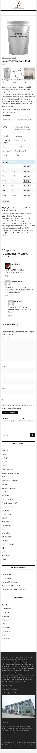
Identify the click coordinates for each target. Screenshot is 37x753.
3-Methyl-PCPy (7, 469)
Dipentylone (6, 525)
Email (4, 378)
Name (4, 367)
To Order (27, 167)
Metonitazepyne (7, 507)
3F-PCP (4, 462)
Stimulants (5, 639)
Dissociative (6, 616)
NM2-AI (4, 484)
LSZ (3, 548)
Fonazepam (5, 540)
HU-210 (4, 518)
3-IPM (4, 454)
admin (16, 301)
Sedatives (5, 635)
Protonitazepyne (7, 477)
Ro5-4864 (5, 495)
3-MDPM (5, 450)
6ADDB (4, 552)
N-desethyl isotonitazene (10, 473)
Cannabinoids (6, 609)
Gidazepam (5, 555)
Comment (5, 338)
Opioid (14, 57)
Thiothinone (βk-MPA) (9, 503)
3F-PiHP (5, 458)
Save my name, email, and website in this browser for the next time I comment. (18, 406)
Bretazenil (5, 522)
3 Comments (6, 65)
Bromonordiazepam (8, 488)
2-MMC (4, 559)
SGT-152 (5, 492)
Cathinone (5, 612)
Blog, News (5, 605)
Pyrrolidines (6, 631)
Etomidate (5, 510)
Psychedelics (6, 627)
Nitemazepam (6, 537)
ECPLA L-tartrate (8, 544)
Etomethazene (7, 514)
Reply (7, 276)
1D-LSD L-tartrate (8, 499)
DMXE (4, 465)
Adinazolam (6, 533)
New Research (6, 57)
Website (4, 388)
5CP (3, 529)
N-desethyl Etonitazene (10, 480)
